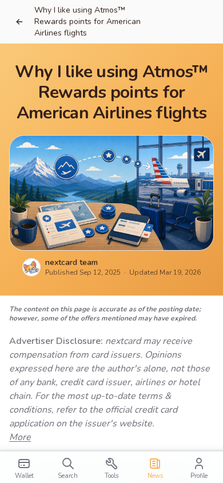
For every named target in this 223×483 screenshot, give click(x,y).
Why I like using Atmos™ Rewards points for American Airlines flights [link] (87, 21)
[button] (19, 22)
